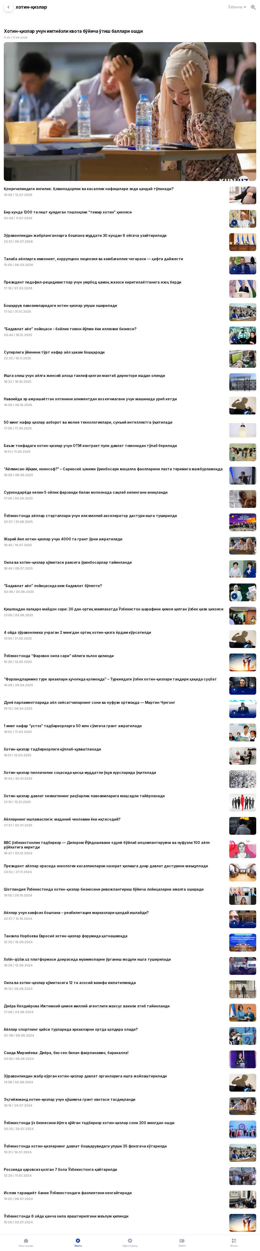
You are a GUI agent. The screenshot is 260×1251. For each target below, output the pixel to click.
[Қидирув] (253, 7)
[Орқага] (8, 7)
